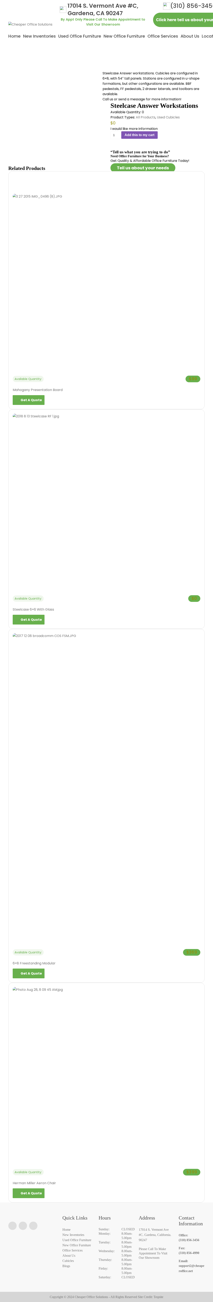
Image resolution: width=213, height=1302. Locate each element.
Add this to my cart (139, 135)
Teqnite (158, 1297)
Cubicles (68, 1261)
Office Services (162, 36)
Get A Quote (31, 400)
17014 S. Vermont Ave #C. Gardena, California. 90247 (155, 1235)
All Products (145, 117)
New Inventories (39, 36)
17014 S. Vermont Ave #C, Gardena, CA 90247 (103, 9)
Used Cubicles (168, 117)
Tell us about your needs (143, 168)
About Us (190, 36)
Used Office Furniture (79, 36)
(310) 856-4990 (189, 1250)
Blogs (66, 1266)
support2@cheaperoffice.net (191, 1266)
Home (14, 36)
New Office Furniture (124, 36)
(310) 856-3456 (189, 1237)
